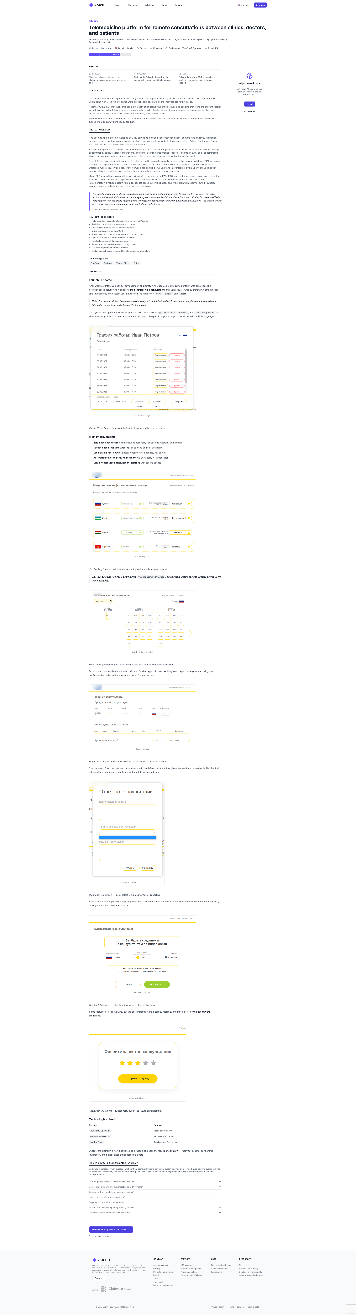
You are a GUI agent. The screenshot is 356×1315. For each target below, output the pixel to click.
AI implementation (189, 1272)
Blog (241, 1265)
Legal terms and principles (251, 1275)
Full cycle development (222, 1265)
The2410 (112, 1307)
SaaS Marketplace (219, 1268)
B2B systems (186, 1265)
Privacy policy (218, 1307)
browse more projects (102, 1236)
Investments (216, 1272)
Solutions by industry (248, 1268)
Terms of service (236, 1307)
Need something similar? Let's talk (109, 1229)
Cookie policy (254, 1307)
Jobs (155, 1278)
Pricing (156, 1268)
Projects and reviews (163, 1272)
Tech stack (158, 1282)
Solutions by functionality (250, 1272)
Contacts (260, 5)
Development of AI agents (193, 1275)
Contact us (249, 111)
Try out (249, 104)
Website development (191, 1268)
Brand (156, 1275)
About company (160, 1265)
